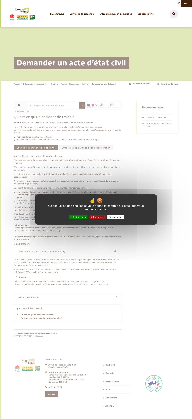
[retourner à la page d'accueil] (22, 14)
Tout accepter (79, 217)
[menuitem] (57, 14)
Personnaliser (116, 217)
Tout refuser (98, 217)
